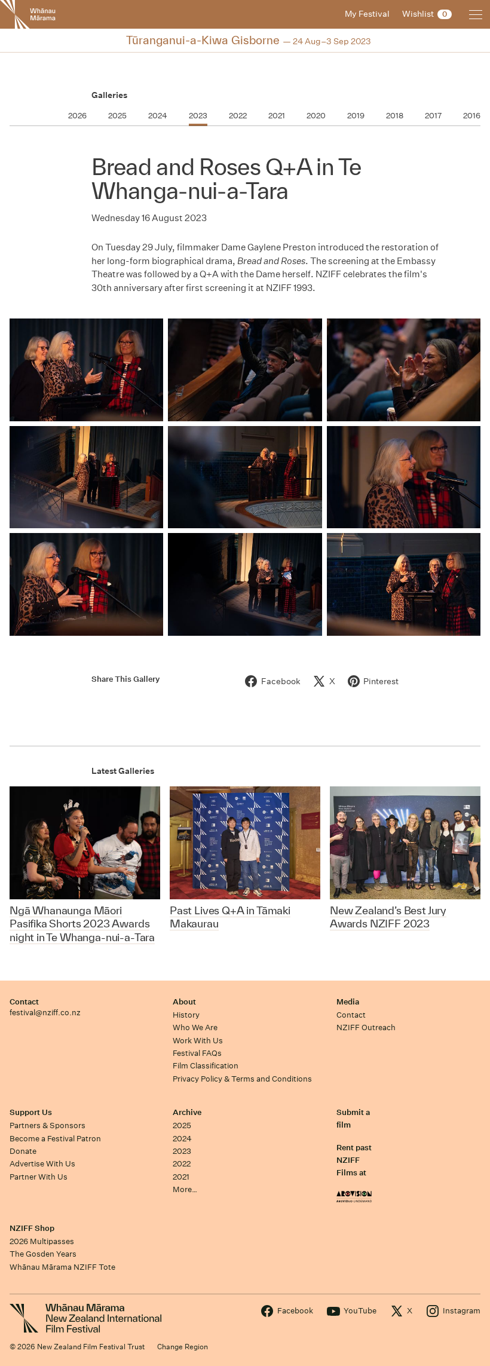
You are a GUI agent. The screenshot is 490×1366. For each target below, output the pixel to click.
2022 (182, 1164)
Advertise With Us (42, 1164)
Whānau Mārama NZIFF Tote (62, 1267)
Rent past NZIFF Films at (354, 1160)
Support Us (31, 1112)
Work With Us (198, 1041)
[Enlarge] (86, 369)
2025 (182, 1125)
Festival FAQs (197, 1053)
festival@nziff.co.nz (45, 1012)
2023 (182, 1151)
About (184, 1002)
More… (185, 1189)
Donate (23, 1151)
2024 (182, 1139)
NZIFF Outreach (366, 1027)
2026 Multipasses (42, 1241)
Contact (24, 1002)
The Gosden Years (43, 1254)
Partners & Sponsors (47, 1125)
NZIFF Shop (32, 1228)
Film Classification (205, 1066)
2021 (181, 1177)
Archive (187, 1112)
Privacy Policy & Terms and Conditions (242, 1079)
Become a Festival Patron (55, 1139)
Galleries (109, 95)
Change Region (182, 1347)
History (186, 1015)
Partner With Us (39, 1177)
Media (347, 1002)
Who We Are (195, 1027)
